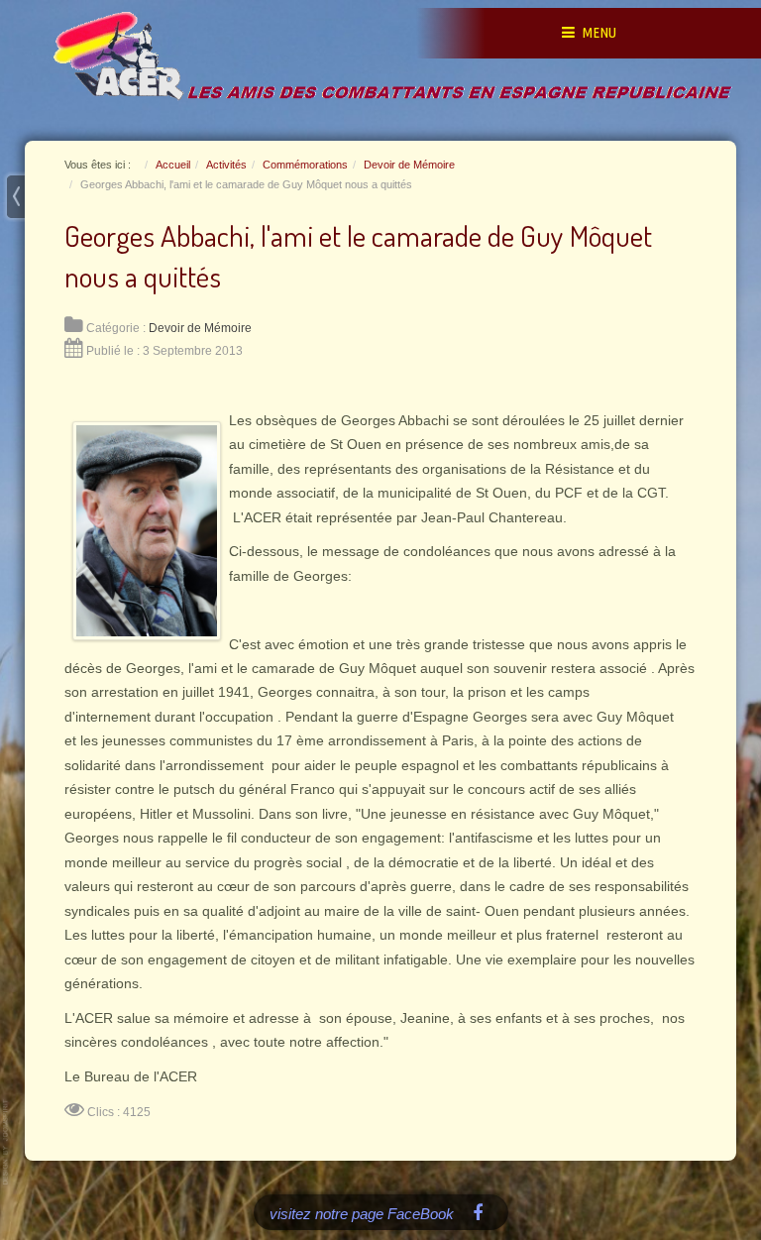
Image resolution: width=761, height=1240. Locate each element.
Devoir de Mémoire (200, 328)
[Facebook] (478, 1211)
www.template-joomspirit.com (7, 1142)
